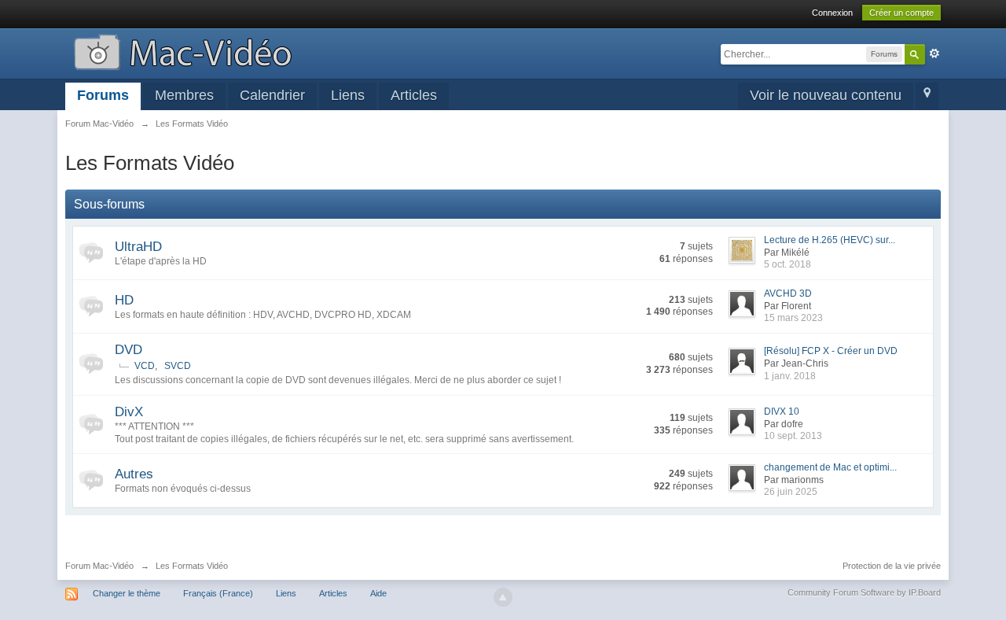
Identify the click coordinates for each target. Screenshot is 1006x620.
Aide (378, 593)
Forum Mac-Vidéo (99, 565)
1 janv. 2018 (790, 376)
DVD (128, 349)
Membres (184, 95)
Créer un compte (901, 12)
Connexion (832, 12)
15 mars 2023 (793, 317)
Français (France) (218, 593)
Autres (134, 474)
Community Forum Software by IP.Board (864, 592)
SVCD (177, 365)
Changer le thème (126, 593)
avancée (934, 53)
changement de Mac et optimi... (830, 467)
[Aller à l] (182, 51)
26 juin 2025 (790, 491)
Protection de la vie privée (892, 565)
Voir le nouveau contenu (825, 95)
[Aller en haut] (503, 597)
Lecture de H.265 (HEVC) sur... (829, 239)
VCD (144, 365)
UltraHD (138, 246)
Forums (103, 95)
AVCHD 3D (788, 293)
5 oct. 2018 (787, 264)
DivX (129, 411)
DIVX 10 (781, 411)
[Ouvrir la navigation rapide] (927, 96)
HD (124, 300)
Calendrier (272, 95)
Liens (348, 95)
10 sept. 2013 (793, 435)
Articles (414, 95)
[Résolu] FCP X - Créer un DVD (831, 350)
